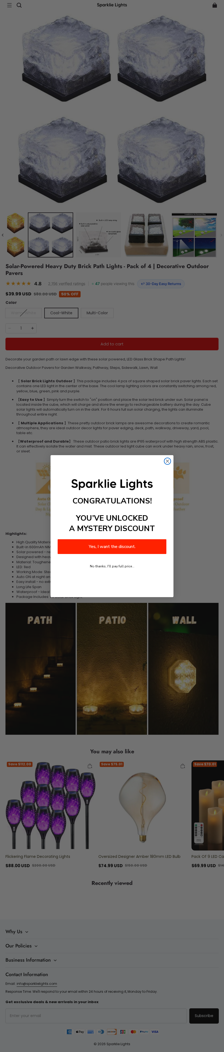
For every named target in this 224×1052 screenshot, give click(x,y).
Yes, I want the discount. (112, 547)
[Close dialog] (167, 461)
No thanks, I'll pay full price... (112, 566)
